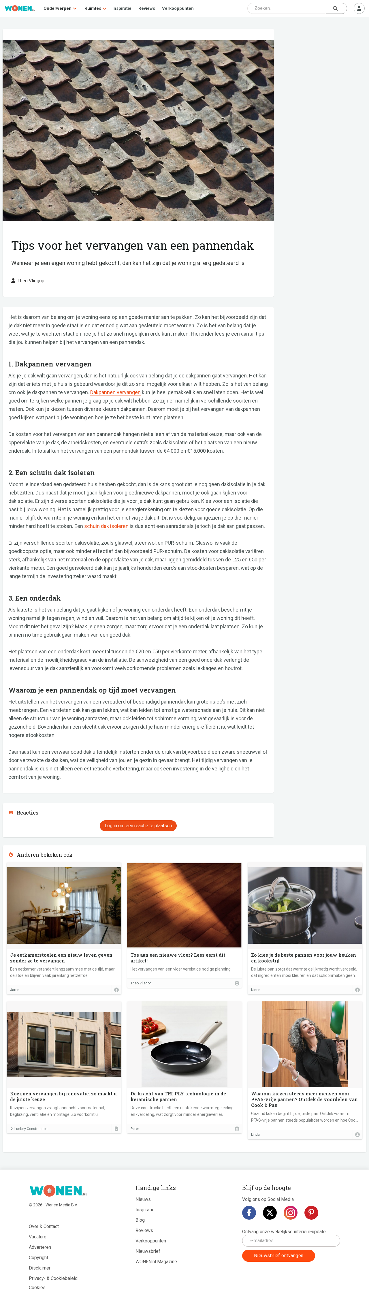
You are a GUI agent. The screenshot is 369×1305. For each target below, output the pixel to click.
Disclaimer (39, 1268)
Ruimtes (92, 8)
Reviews (146, 8)
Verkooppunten (178, 8)
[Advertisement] (323, 71)
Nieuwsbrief (147, 1251)
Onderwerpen (57, 8)
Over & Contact (44, 1226)
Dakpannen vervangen (115, 392)
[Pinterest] (311, 1213)
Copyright (38, 1257)
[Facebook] (249, 1213)
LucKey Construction (31, 1129)
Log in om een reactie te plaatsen (138, 825)
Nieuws (143, 1199)
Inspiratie (121, 8)
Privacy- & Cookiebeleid (53, 1278)
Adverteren (40, 1247)
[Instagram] (291, 1213)
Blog (140, 1220)
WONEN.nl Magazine (156, 1261)
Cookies (37, 1287)
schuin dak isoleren (106, 526)
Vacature (37, 1237)
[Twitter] (270, 1213)
